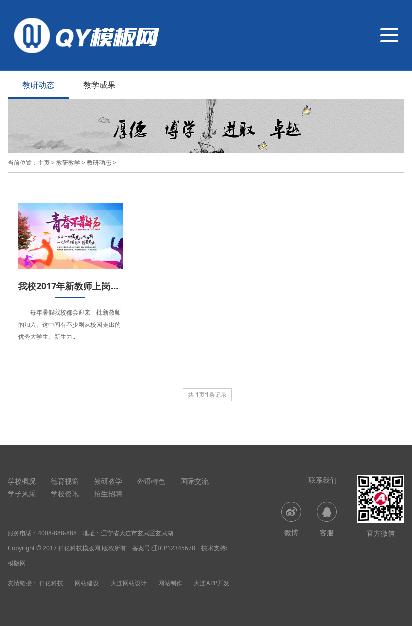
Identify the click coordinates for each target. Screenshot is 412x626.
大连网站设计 (129, 583)
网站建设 (87, 583)
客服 (327, 532)
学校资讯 (65, 493)
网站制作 (170, 583)
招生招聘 (108, 493)
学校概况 (22, 481)
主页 (44, 162)
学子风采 (22, 493)
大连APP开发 (211, 583)
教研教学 (68, 162)
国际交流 (194, 481)
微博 (291, 532)
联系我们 (322, 480)
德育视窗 (65, 481)
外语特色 (151, 481)
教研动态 (38, 84)
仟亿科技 (51, 583)
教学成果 (99, 84)
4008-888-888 (57, 533)
